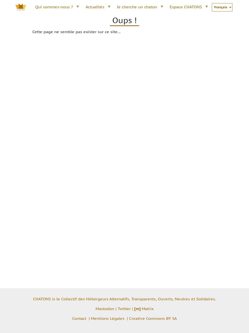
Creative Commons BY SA (153, 318)
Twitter (124, 308)
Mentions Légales (107, 318)
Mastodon (105, 308)
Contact (79, 318)
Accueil (23, 7)
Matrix (144, 308)
